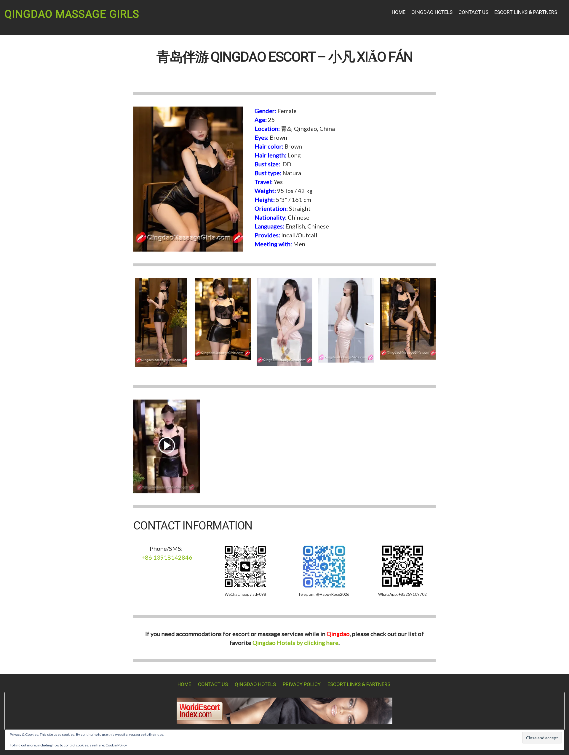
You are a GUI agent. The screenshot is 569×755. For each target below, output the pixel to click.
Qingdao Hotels (432, 12)
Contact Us (473, 12)
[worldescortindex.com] (284, 710)
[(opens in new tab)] (166, 445)
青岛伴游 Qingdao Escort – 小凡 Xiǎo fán (284, 57)
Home (398, 12)
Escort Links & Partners (525, 12)
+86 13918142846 (166, 557)
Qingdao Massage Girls (71, 14)
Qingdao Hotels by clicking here (295, 642)
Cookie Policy (116, 745)
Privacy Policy (302, 684)
